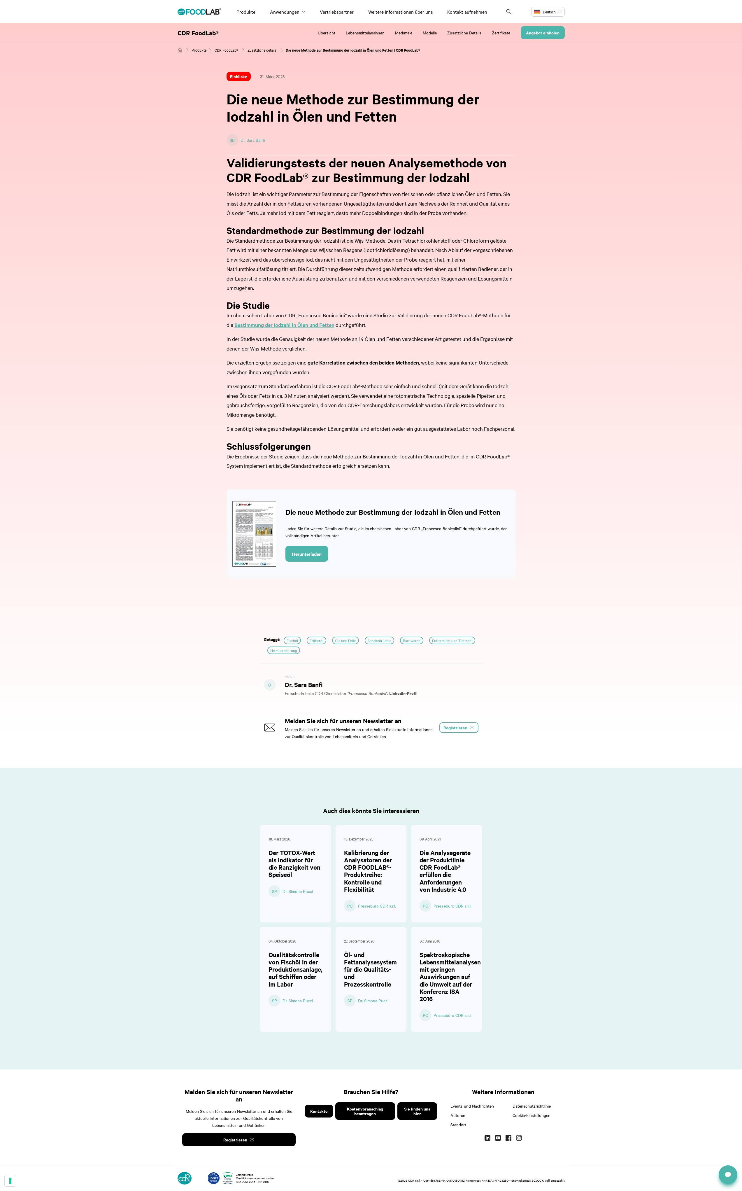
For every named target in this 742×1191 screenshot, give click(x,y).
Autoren (457, 1115)
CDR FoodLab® (198, 33)
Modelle (430, 33)
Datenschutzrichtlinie (532, 1106)
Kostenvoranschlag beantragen (365, 1111)
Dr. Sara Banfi (253, 140)
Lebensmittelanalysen (365, 33)
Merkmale (403, 33)
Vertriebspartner (337, 11)
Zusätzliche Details (464, 33)
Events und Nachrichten (472, 1106)
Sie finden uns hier (417, 1111)
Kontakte (319, 1111)
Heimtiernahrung (283, 650)
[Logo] (199, 11)
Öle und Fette (345, 640)
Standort (458, 1124)
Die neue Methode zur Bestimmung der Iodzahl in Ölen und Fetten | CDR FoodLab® (353, 50)
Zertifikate (501, 33)
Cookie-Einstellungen (531, 1115)
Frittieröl (316, 640)
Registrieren (235, 1139)
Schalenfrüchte (379, 640)
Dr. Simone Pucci (298, 891)
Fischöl (292, 640)
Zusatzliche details (262, 49)
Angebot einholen (542, 32)
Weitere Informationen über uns (400, 11)
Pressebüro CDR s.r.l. (377, 906)
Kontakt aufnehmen (467, 11)
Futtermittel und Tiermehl (452, 640)
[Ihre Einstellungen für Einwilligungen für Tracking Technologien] (10, 1180)
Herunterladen (307, 554)
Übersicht (326, 33)
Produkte (245, 11)
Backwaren (411, 640)
